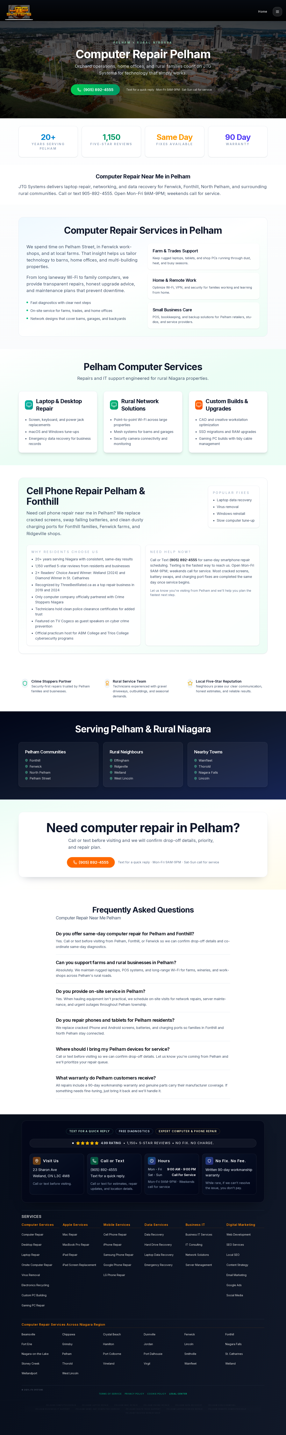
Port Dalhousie (153, 1353)
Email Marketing (236, 1275)
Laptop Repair (31, 1254)
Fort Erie (27, 1344)
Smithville (190, 1353)
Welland (230, 1363)
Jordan (148, 1344)
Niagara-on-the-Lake (35, 1353)
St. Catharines (234, 1353)
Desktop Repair (32, 1244)
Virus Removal (31, 1275)
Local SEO (233, 1254)
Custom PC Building (34, 1295)
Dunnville (149, 1334)
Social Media (234, 1295)
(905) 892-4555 (98, 89)
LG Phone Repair (114, 1275)
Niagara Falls (233, 1344)
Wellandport (29, 1373)
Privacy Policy (134, 1394)
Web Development (238, 1234)
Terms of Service (110, 1394)
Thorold (67, 1363)
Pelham (67, 1353)
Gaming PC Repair (33, 1305)
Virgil (147, 1363)
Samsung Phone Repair (118, 1254)
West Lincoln (70, 1373)
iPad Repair (70, 1254)
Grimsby (67, 1344)
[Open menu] (277, 11)
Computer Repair (32, 1234)
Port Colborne (112, 1353)
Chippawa (68, 1334)
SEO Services (235, 1244)
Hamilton (108, 1344)
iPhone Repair (113, 1244)
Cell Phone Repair (115, 1234)
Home (262, 11)
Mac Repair (70, 1234)
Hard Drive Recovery (158, 1244)
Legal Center (178, 1394)
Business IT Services (199, 1234)
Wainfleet (190, 1363)
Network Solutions (197, 1254)
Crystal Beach (112, 1334)
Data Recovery (154, 1234)
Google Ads (234, 1285)
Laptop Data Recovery (159, 1254)
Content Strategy (237, 1264)
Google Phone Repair (117, 1264)
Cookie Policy (156, 1394)
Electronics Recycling (35, 1285)
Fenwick (189, 1334)
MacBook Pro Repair (76, 1244)
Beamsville (28, 1334)
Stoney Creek (30, 1363)
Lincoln (188, 1344)
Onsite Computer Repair (37, 1264)
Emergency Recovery (159, 1264)
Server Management (199, 1264)
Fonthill (229, 1334)
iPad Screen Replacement (79, 1264)
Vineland (108, 1363)
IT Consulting (194, 1244)
